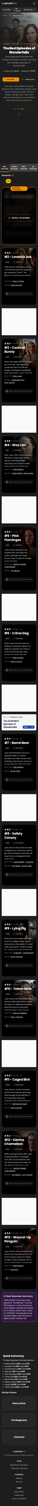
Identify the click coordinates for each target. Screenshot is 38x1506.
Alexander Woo (18, 380)
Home (5, 16)
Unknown (14, 1269)
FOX (22, 109)
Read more (27, 100)
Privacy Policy (19, 1492)
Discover (29, 10)
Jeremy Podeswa (19, 1013)
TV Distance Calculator (19, 1468)
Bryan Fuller (28, 473)
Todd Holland (17, 469)
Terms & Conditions (19, 1499)
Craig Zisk (29, 862)
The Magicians (19, 1420)
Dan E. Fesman (17, 957)
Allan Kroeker (18, 657)
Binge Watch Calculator (19, 1465)
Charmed (19, 1436)
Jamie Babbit (18, 862)
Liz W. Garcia (9, 382)
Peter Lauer (17, 376)
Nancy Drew (19, 1403)
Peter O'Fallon (18, 281)
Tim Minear (15, 571)
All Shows (19, 1478)
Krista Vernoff (16, 285)
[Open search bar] (34, 3)
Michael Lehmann (19, 1104)
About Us (19, 1482)
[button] (19, 295)
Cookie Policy (19, 1495)
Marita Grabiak (19, 564)
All (8, 181)
